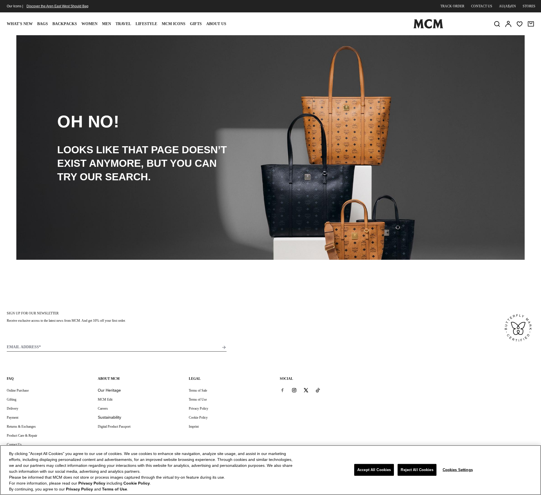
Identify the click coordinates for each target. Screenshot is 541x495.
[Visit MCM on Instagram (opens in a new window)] (294, 390)
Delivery (12, 408)
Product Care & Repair (22, 436)
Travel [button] (123, 24)
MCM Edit (105, 399)
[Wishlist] (519, 24)
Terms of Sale (198, 390)
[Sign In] (508, 24)
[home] (428, 27)
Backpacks (64, 24)
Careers (103, 408)
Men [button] (106, 24)
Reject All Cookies (417, 469)
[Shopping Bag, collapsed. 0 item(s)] (530, 24)
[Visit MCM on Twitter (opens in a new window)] (306, 390)
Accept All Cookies (374, 469)
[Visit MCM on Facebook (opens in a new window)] (282, 390)
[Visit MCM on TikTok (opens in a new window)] (317, 390)
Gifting (11, 399)
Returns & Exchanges (21, 427)
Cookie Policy (198, 417)
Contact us (481, 6)
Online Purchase (18, 390)
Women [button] (89, 24)
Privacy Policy (198, 408)
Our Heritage (109, 390)
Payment (12, 417)
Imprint (194, 427)
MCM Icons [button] (173, 24)
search (126, 177)
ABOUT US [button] (216, 24)
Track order (452, 6)
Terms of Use (198, 399)
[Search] (497, 24)
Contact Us (14, 445)
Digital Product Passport (114, 427)
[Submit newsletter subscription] (224, 347)
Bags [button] (42, 24)
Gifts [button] (196, 24)
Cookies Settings (458, 469)
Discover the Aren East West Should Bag (57, 6)
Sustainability (109, 417)
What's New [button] (20, 24)
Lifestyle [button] (146, 24)
